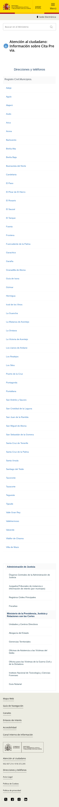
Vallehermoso (12, 521)
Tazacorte (10, 486)
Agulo (8, 96)
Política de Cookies (11, 783)
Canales (7, 713)
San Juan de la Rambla (17, 417)
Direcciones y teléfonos (14, 770)
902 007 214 (8, 764)
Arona (9, 131)
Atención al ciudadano (14, 758)
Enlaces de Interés (12, 720)
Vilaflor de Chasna (15, 538)
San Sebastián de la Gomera (20, 434)
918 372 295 (20, 764)
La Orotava (11, 330)
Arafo (8, 114)
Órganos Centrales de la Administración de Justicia (29, 576)
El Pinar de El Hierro (15, 192)
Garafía (9, 261)
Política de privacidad (12, 790)
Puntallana (11, 391)
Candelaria (11, 174)
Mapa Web (8, 698)
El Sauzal (10, 209)
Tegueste (10, 495)
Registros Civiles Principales (22, 597)
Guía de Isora (12, 278)
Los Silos (10, 365)
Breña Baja (11, 157)
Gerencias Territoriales (20, 641)
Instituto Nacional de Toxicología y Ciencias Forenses (29, 674)
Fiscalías (13, 606)
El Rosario (11, 200)
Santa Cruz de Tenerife (17, 443)
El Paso (9, 183)
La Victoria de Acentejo (17, 339)
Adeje (8, 88)
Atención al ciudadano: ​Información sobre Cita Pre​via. (32, 46)
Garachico (11, 252)
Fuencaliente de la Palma (18, 244)
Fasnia (9, 226)
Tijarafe (9, 504)
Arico (8, 122)
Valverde (10, 530)
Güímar (9, 287)
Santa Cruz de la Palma (17, 452)
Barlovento (11, 140)
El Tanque (11, 218)
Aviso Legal (8, 777)
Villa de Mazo (12, 547)
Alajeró (9, 105)
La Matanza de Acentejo (17, 322)
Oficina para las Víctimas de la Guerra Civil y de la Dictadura (30, 662)
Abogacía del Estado (19, 633)
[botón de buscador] (51, 27)
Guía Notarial (15, 684)
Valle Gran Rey (13, 512)
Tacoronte (11, 478)
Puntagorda (11, 382)
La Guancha (12, 313)
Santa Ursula (12, 460)
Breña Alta (11, 148)
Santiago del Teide (15, 469)
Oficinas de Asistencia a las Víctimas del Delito (28, 651)
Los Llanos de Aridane (16, 348)
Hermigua (10, 296)
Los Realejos (12, 356)
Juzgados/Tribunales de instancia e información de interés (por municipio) (27, 587)
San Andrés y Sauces (16, 400)
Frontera (10, 235)
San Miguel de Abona (16, 426)
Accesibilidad (9, 727)
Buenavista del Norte (16, 166)
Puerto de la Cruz (14, 374)
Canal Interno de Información (18, 734)
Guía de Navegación (13, 705)
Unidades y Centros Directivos (23, 624)
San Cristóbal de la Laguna (19, 408)
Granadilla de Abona (16, 270)
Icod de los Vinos (14, 304)
